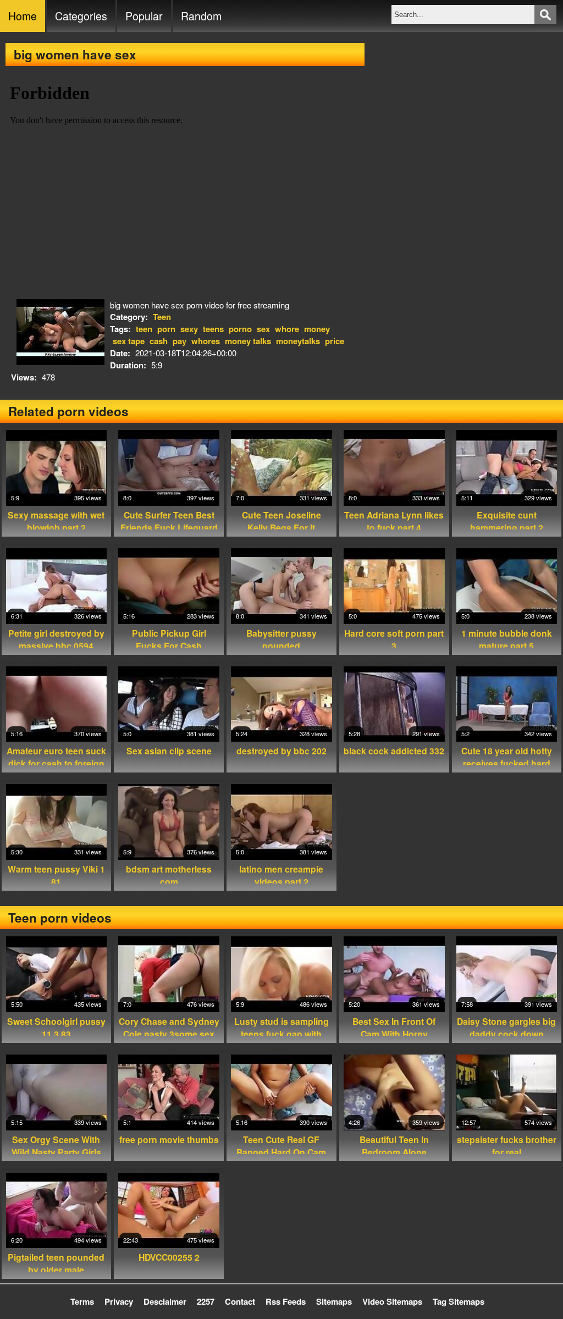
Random (201, 16)
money (317, 329)
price (334, 341)
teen (144, 329)
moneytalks (298, 341)
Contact (240, 1301)
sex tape (129, 341)
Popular (144, 16)
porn (166, 329)
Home (22, 16)
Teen (162, 317)
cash (159, 341)
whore (287, 329)
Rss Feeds (286, 1301)
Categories (81, 16)
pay (179, 341)
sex (263, 329)
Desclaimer (164, 1301)
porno (240, 329)
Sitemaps (334, 1301)
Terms (82, 1301)
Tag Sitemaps (458, 1301)
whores (205, 341)
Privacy (118, 1301)
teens (213, 329)
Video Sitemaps (392, 1301)
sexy (189, 329)
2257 (205, 1301)
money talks (248, 341)
